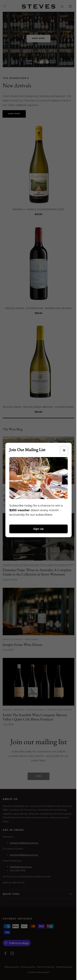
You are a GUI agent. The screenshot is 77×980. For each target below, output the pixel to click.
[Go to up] (70, 975)
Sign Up (37, 527)
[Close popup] (61, 451)
